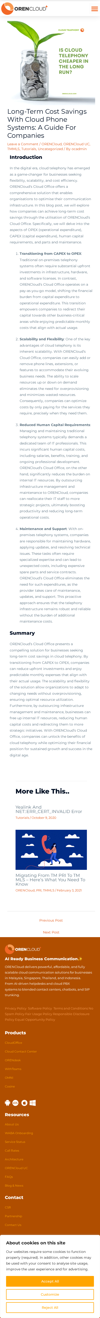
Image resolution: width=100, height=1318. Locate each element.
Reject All (50, 1307)
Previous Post (51, 920)
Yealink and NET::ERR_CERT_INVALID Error (49, 809)
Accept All (50, 1281)
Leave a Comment (22, 144)
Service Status (15, 1142)
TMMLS (13, 149)
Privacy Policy (15, 1008)
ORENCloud (52, 144)
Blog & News (14, 1185)
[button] (94, 8)
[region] (50, 1276)
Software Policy (40, 1008)
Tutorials (28, 149)
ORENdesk (13, 1060)
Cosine (10, 1086)
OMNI (9, 1077)
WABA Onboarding (19, 1133)
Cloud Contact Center (21, 1051)
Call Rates (12, 1150)
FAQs (9, 1177)
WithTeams (13, 1069)
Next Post (51, 932)
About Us (12, 1124)
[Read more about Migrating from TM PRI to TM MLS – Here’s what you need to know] (51, 849)
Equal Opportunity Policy (35, 1019)
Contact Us (13, 1225)
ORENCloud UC (76, 144)
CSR (8, 1207)
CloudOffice (13, 1042)
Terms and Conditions (71, 1008)
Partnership (13, 1216)
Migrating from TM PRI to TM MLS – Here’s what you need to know (50, 880)
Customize (50, 1294)
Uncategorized (50, 149)
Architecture (14, 1159)
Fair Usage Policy (38, 1014)
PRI (39, 890)
